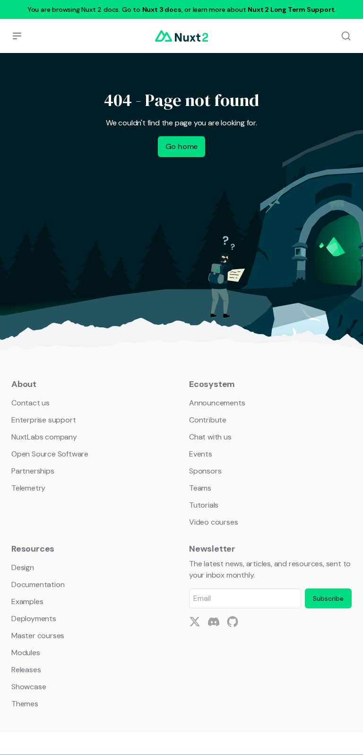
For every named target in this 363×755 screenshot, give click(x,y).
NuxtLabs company (44, 437)
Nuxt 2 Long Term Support (291, 9)
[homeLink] (181, 36)
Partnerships (32, 471)
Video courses (213, 522)
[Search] (346, 36)
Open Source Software (49, 454)
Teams (200, 488)
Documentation (37, 584)
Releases (26, 670)
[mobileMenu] (17, 36)
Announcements (217, 403)
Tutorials (203, 505)
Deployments (33, 618)
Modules (25, 653)
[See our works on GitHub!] (232, 621)
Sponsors (205, 471)
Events (200, 454)
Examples (27, 601)
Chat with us (210, 437)
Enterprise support (43, 420)
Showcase (28, 687)
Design (22, 567)
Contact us (30, 403)
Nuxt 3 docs (162, 9)
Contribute (207, 420)
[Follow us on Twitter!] (194, 621)
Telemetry (28, 488)
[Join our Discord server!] (213, 621)
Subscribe (328, 598)
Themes (24, 704)
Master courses (37, 636)
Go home (181, 146)
